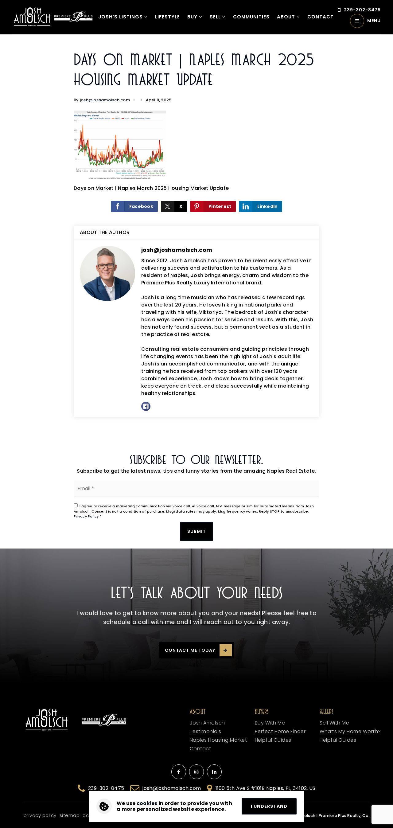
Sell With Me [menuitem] (334, 722)
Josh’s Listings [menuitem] (121, 17)
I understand (269, 806)
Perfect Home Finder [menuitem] (280, 731)
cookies (147, 803)
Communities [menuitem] (251, 17)
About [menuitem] (287, 17)
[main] (196, 239)
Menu (374, 21)
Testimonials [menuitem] (205, 731)
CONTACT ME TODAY (190, 650)
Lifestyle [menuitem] (167, 17)
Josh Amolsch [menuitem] (207, 722)
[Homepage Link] (32, 16)
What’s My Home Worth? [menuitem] (350, 731)
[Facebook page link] (178, 771)
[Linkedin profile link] (214, 771)
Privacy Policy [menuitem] (40, 815)
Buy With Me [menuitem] (270, 722)
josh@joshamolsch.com (105, 100)
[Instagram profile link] (196, 771)
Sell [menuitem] (216, 17)
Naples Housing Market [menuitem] (218, 740)
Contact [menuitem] (200, 748)
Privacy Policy (86, 516)
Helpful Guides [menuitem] (338, 740)
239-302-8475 (362, 10)
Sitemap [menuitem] (70, 815)
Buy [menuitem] (193, 17)
